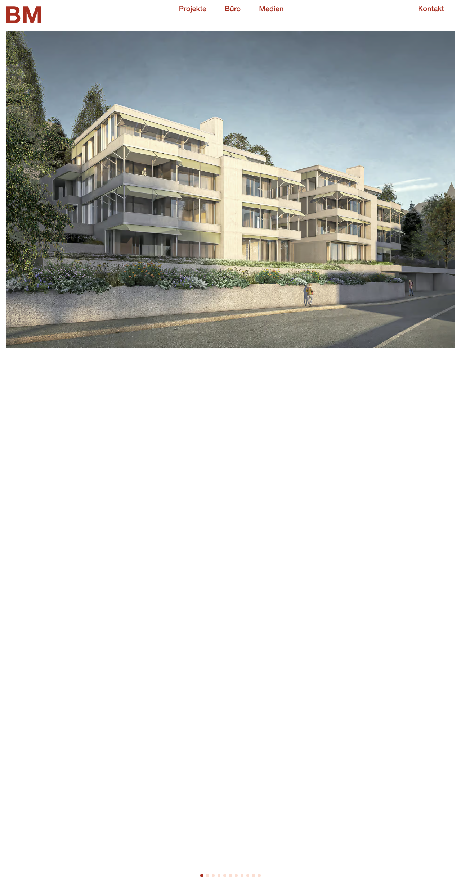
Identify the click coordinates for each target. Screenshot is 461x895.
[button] (201, 875)
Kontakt (431, 9)
